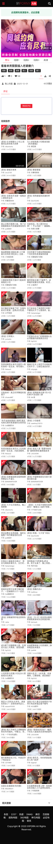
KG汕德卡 (34, 706)
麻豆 (37, 814)
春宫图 (33, 146)
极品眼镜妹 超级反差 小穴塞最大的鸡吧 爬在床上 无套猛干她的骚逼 (13, 254)
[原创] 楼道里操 (33, 170)
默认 (7, 60)
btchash (34, 622)
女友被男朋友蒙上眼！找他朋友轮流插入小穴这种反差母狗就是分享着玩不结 (39, 788)
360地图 (24, 817)
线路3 (36, 60)
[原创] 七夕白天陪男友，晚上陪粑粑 (13, 506)
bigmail (34, 763)
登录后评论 (26, 106)
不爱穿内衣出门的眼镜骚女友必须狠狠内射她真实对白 (39, 337)
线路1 (16, 60)
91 (26, 3)
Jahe (7, 622)
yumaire (8, 339)
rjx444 (33, 650)
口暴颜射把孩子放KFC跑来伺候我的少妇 (13, 281)
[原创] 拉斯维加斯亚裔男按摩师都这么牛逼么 (13, 478)
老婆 (31, 71)
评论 (5, 91)
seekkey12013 (36, 423)
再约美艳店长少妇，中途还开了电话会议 (13, 759)
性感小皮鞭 (35, 229)
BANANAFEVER (11, 482)
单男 (10, 71)
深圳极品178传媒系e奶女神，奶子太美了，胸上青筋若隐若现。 (39, 563)
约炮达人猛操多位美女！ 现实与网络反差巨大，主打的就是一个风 (13, 563)
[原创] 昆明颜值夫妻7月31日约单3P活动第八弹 (39, 393)
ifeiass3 (8, 369)
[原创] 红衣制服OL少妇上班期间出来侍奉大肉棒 (12, 143)
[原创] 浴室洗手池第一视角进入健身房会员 (13, 197)
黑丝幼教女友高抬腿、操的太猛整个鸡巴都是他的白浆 (13, 534)
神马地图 (35, 817)
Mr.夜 (33, 397)
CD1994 (8, 763)
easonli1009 (10, 706)
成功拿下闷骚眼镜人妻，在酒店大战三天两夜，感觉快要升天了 (13, 647)
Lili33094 (35, 454)
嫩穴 (38, 71)
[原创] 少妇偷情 (33, 421)
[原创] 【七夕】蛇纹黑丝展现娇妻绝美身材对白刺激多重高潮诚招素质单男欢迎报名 (39, 619)
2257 (13, 814)
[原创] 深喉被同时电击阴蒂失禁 (13, 618)
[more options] (49, 803)
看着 (4, 71)
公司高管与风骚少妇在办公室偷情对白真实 (13, 674)
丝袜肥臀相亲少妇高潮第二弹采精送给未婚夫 (39, 646)
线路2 (26, 60)
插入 (24, 71)
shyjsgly (34, 369)
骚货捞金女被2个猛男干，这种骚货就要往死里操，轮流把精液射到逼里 (39, 282)
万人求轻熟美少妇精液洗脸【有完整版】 (38, 143)
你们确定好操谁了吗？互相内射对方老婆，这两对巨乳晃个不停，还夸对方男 (13, 310)
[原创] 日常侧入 (7, 336)
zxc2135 (8, 173)
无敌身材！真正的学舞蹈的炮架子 (13, 393)
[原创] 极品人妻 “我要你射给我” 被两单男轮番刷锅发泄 (39, 450)
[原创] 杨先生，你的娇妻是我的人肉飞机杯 (39, 759)
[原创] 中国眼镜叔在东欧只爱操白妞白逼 (39, 478)
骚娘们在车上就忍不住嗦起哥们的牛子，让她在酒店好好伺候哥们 (39, 366)
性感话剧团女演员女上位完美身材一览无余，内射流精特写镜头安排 (13, 451)
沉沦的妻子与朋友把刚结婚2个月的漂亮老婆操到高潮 (39, 253)
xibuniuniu (9, 146)
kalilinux (34, 592)
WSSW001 (9, 789)
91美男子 (34, 285)
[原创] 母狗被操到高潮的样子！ (38, 197)
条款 (6, 814)
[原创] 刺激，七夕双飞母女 (38, 533)
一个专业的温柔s (11, 735)
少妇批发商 (9, 257)
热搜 (21, 814)
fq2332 (34, 341)
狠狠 (17, 71)
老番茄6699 (9, 201)
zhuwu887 (9, 397)
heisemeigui (35, 313)
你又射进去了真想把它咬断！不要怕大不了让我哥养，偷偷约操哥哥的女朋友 (39, 310)
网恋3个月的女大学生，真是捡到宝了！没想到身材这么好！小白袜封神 (13, 704)
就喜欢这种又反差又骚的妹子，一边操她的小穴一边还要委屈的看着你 (13, 591)
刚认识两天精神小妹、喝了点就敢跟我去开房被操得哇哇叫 (13, 225)
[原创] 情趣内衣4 (34, 589)
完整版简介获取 (37, 257)
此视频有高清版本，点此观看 (25, 12)
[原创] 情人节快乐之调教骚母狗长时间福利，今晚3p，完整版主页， (13, 732)
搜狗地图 (13, 817)
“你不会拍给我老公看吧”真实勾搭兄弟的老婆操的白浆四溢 (13, 422)
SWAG (29, 814)
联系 (29, 820)
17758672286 (36, 510)
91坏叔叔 (8, 313)
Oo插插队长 (9, 425)
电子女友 (34, 566)
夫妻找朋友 (35, 173)
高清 (46, 60)
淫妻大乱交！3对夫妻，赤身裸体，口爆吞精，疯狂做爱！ (39, 674)
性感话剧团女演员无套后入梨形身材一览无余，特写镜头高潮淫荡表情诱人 (13, 366)
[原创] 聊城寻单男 (8, 170)
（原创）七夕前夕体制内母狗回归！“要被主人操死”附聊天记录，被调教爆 (39, 507)
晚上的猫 (8, 84)
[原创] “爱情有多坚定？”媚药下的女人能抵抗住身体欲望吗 (39, 731)
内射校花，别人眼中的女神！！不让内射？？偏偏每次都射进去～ (39, 226)
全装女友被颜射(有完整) (11, 786)
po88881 (8, 229)
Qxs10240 (35, 201)
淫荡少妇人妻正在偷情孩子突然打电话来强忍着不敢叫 (39, 703)
